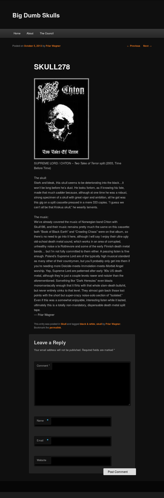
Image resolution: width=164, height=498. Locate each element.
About (30, 33)
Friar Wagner (53, 46)
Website (41, 460)
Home (17, 33)
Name (43, 420)
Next (147, 46)
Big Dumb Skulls (36, 15)
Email (43, 440)
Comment (43, 365)
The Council (47, 33)
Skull (63, 324)
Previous (133, 46)
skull (99, 324)
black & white (87, 324)
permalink (55, 327)
